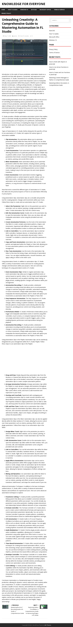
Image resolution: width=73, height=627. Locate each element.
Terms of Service (59, 9)
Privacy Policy (6, 13)
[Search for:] (60, 20)
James (15, 36)
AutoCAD (34, 9)
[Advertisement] (24, 70)
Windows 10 (24, 9)
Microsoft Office (45, 9)
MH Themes (48, 625)
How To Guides (12, 9)
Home (3, 9)
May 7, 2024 (7, 36)
